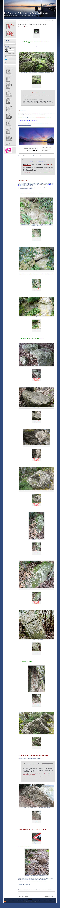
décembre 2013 (9, 116)
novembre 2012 (9, 127)
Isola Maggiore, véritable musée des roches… (33, 24)
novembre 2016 (9, 85)
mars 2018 (8, 72)
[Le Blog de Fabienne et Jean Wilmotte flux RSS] (5, 901)
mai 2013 (8, 122)
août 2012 (8, 130)
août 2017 (8, 77)
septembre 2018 (9, 68)
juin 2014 (8, 111)
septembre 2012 (9, 129)
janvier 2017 (8, 83)
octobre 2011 (8, 139)
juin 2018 (8, 69)
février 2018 (8, 73)
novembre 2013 (9, 117)
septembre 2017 (9, 76)
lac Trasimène (47, 889)
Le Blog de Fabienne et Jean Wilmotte (26, 13)
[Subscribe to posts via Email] (8, 59)
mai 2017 (8, 80)
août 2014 (8, 109)
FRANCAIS (33, 889)
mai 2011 (8, 143)
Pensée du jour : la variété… (24, 20)
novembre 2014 (9, 106)
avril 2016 (8, 91)
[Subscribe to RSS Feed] (6, 59)
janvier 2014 (8, 115)
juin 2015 (8, 100)
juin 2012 (8, 132)
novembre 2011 (9, 138)
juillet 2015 (8, 99)
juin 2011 (8, 142)
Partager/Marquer (9, 62)
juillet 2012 (8, 131)
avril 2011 (8, 144)
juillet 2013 (8, 120)
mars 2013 (8, 124)
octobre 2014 (8, 107)
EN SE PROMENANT (27, 889)
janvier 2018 (8, 74)
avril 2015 (8, 102)
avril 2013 (8, 123)
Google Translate (12, 53)
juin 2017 (8, 79)
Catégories (7, 42)
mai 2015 (8, 101)
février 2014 (8, 114)
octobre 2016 (8, 86)
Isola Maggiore (42, 889)
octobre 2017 (8, 75)
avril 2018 (8, 71)
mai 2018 (8, 70)
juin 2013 (8, 121)
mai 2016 (8, 90)
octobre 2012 (8, 128)
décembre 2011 (9, 137)
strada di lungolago (42, 184)
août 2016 (8, 88)
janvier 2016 (8, 94)
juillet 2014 (8, 110)
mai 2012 (8, 133)
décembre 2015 (9, 95)
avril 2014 (8, 112)
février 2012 (8, 135)
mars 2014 (8, 113)
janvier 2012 (8, 136)
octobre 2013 (8, 118)
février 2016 (8, 93)
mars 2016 (8, 92)
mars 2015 (8, 103)
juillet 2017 (8, 78)
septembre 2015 (9, 97)
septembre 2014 (9, 108)
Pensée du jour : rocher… (49, 20)
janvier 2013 (8, 126)
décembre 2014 (9, 105)
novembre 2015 (9, 96)
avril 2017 (8, 81)
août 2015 (8, 98)
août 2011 (8, 141)
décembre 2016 (9, 84)
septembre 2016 (9, 87)
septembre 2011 (9, 140)
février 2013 (8, 125)
